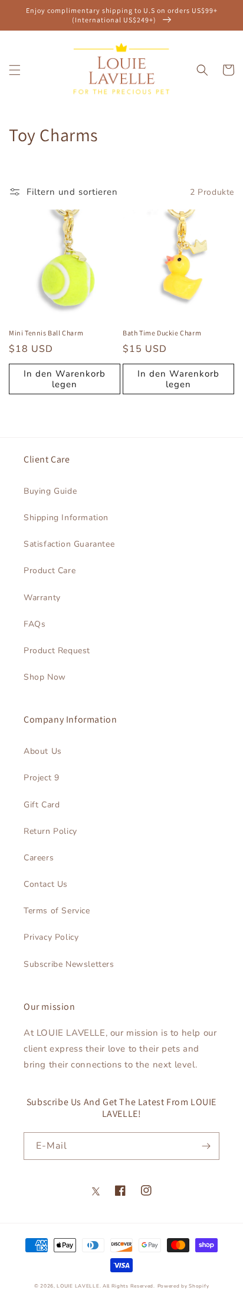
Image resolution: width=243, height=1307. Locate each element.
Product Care (49, 570)
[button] (15, 70)
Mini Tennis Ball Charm (46, 332)
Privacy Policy (51, 937)
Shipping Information (66, 517)
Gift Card (42, 804)
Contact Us (46, 884)
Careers (39, 857)
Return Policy (50, 831)
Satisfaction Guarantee (69, 544)
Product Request (57, 650)
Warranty (42, 597)
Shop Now (45, 677)
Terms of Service (57, 910)
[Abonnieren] (206, 1146)
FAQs (34, 624)
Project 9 (41, 777)
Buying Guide (50, 491)
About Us (43, 751)
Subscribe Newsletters (69, 964)
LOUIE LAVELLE (78, 1286)
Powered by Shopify (183, 1286)
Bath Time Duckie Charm (162, 332)
